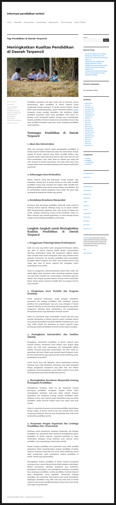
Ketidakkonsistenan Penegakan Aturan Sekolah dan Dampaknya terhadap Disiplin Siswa (96, 67)
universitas (88, 164)
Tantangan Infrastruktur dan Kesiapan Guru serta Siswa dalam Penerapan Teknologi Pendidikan (96, 73)
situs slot (86, 205)
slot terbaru (86, 198)
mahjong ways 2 (88, 186)
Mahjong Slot (53, 22)
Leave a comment (12, 123)
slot (84, 249)
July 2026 (87, 105)
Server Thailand (80, 22)
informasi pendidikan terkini (25, 13)
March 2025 (88, 126)
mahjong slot (87, 213)
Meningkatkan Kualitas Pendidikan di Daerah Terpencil (40, 49)
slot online (86, 221)
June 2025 (88, 120)
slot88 (85, 202)
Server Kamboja (66, 22)
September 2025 (89, 115)
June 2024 (88, 139)
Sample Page (41, 22)
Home (9, 22)
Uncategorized (89, 162)
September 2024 (89, 136)
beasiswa (87, 158)
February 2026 (89, 107)
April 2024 (88, 143)
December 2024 (89, 132)
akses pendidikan (12, 107)
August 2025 (88, 117)
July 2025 (87, 118)
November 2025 (89, 111)
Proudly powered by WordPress (34, 497)
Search (85, 37)
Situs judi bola (29, 22)
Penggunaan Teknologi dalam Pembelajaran (14, 114)
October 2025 (89, 113)
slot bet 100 (86, 217)
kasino (76, 110)
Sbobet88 (17, 22)
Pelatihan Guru (11, 109)
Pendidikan (10, 104)
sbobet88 (86, 238)
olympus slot (87, 194)
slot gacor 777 (87, 228)
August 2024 (88, 138)
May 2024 (88, 141)
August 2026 (88, 103)
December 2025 (89, 109)
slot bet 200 (86, 177)
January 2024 (89, 145)
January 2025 (89, 130)
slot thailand (87, 190)
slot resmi (86, 225)
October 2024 (89, 134)
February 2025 (89, 128)
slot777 (85, 209)
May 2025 (88, 122)
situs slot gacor (87, 253)
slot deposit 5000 (88, 173)
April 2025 (88, 124)
